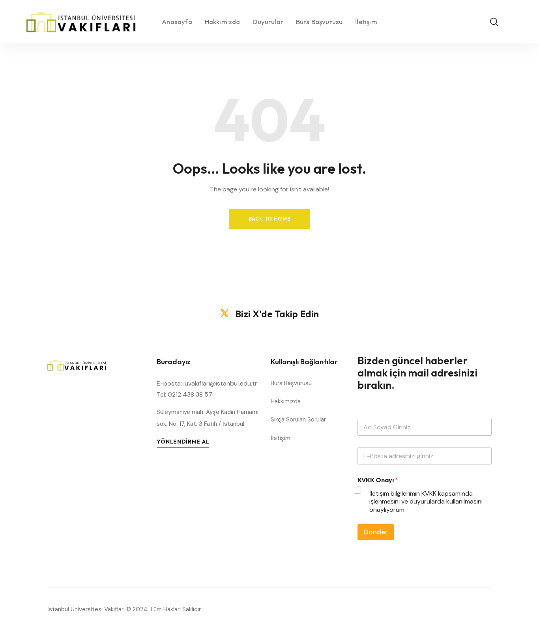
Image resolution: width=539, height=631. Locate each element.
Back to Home (270, 218)
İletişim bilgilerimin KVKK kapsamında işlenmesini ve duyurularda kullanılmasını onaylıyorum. (426, 502)
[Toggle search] (494, 21)
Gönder (375, 532)
